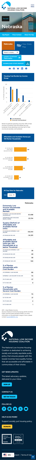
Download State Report (13, 63)
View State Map (27, 45)
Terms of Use (26, 455)
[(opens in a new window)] (13, 68)
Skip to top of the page (33, 457)
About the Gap (29, 35)
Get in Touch (9, 397)
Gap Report (5, 35)
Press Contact (17, 35)
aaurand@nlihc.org (12, 317)
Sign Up (7, 384)
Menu (32, 6)
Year (5, 195)
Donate (7, 427)
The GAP (5, 19)
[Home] (14, 6)
